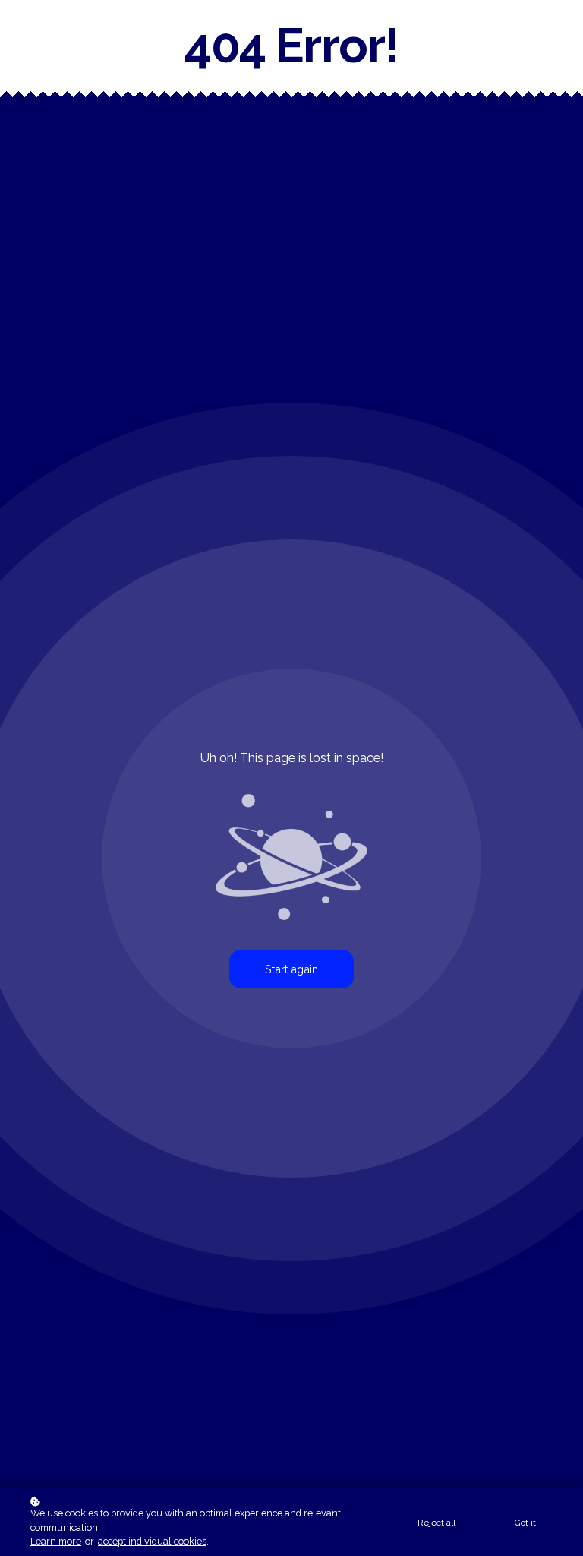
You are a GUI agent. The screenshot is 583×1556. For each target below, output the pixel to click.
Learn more (55, 1541)
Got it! (526, 1522)
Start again (291, 969)
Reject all (436, 1522)
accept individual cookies (152, 1541)
